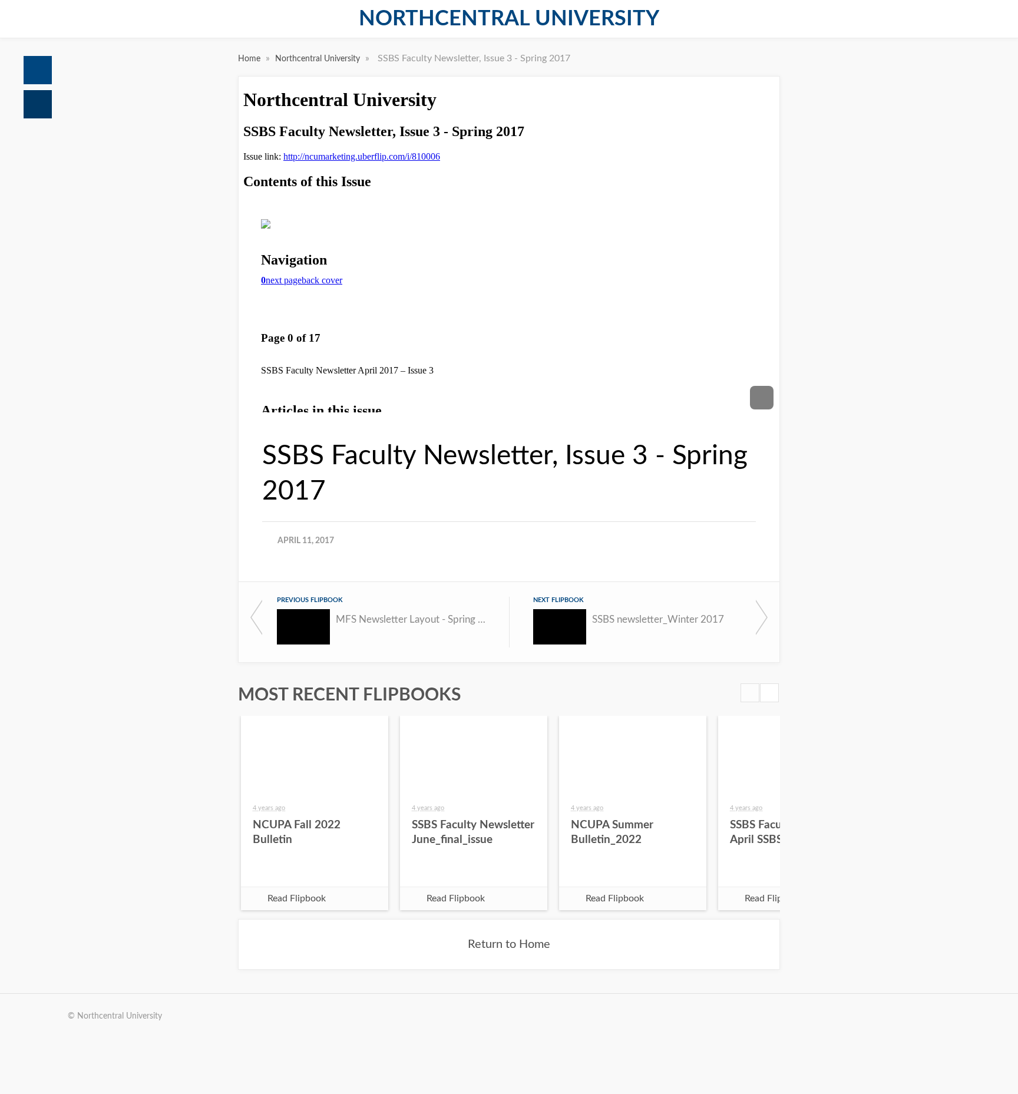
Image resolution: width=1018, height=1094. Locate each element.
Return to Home (509, 944)
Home (38, 70)
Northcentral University (509, 18)
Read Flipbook (296, 898)
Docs (38, 104)
